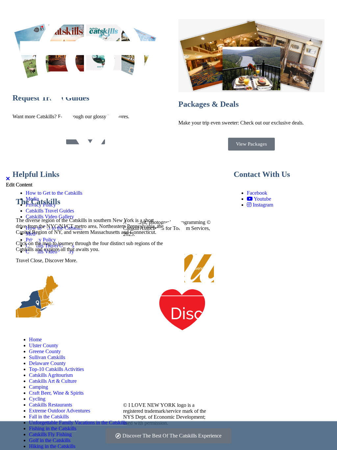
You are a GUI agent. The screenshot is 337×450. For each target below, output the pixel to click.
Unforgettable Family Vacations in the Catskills (78, 422)
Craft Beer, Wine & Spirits (56, 393)
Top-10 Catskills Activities (56, 369)
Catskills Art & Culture (53, 381)
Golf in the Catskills (49, 440)
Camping (38, 387)
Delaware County (47, 363)
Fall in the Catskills (49, 416)
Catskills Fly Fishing (50, 434)
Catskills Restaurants (50, 405)
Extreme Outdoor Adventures (59, 410)
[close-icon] (8, 179)
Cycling (37, 399)
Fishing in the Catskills (52, 428)
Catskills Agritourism (51, 375)
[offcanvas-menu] (90, 173)
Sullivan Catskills (47, 357)
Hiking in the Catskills (52, 446)
